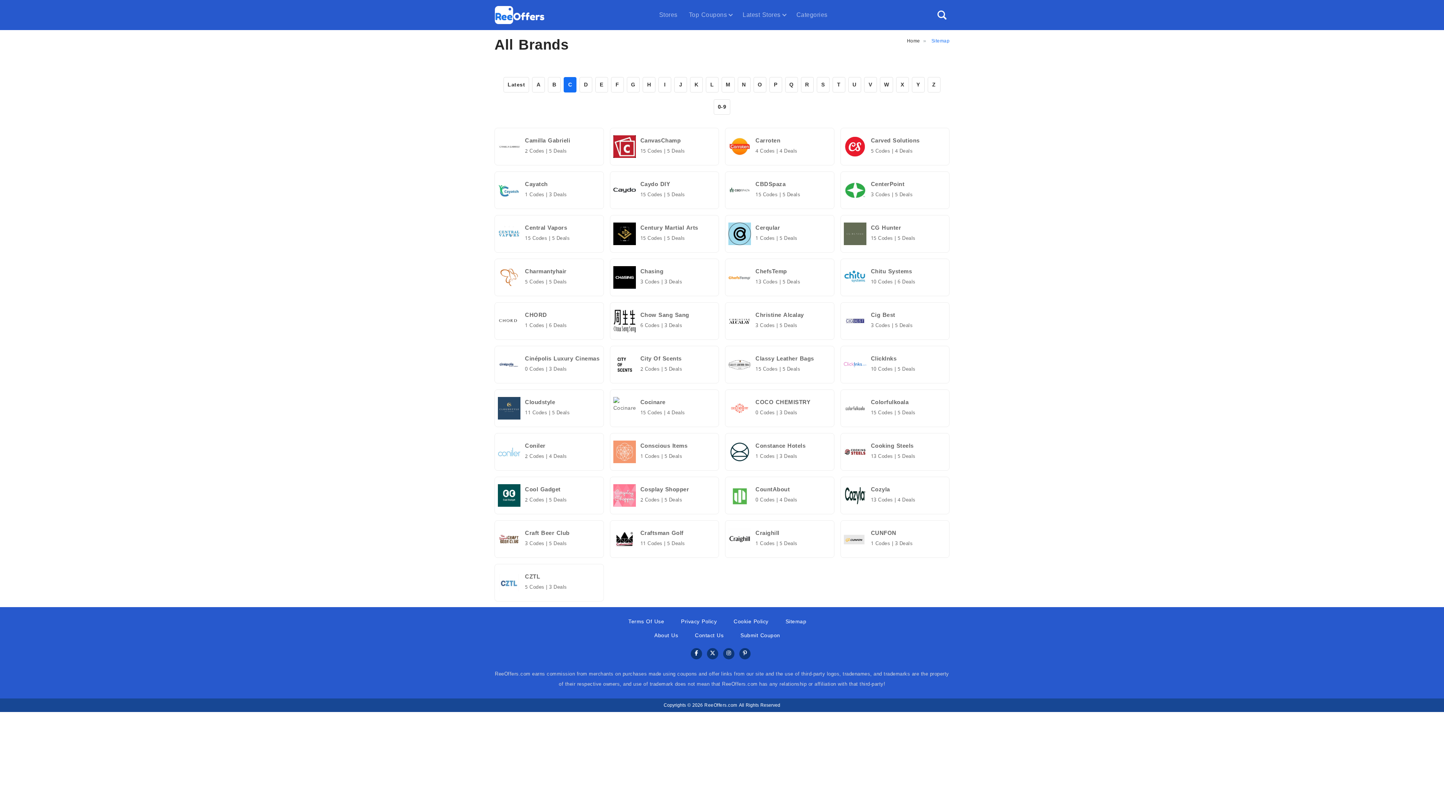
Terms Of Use (646, 622)
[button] (942, 15)
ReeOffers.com (720, 705)
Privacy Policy (699, 622)
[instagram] (728, 654)
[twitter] (712, 654)
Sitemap (796, 622)
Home (913, 41)
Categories (812, 15)
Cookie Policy (751, 622)
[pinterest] (745, 654)
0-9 (722, 107)
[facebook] (696, 654)
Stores (668, 15)
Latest (516, 85)
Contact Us (709, 635)
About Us (666, 635)
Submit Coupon (760, 635)
